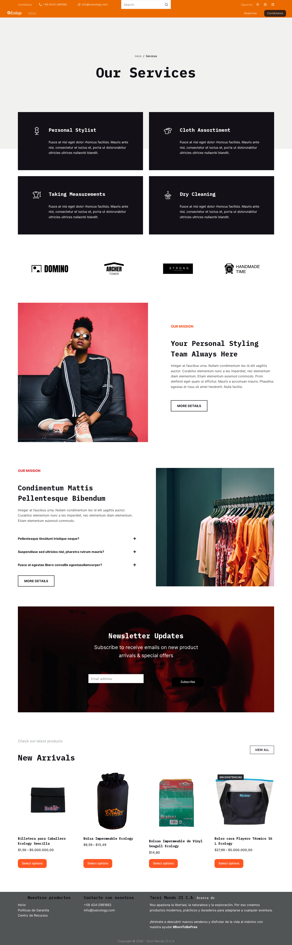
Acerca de (206, 898)
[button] (77, 538)
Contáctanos (275, 13)
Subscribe (188, 682)
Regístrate (250, 13)
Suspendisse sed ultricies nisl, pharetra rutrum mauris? (61, 552)
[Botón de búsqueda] (166, 4)
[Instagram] (265, 4)
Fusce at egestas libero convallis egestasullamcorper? (60, 565)
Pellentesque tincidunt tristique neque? (48, 539)
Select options (32, 863)
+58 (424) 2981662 (55, 4)
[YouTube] (273, 4)
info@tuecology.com (94, 4)
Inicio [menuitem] (32, 13)
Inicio (22, 905)
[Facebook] (257, 4)
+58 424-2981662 (97, 905)
